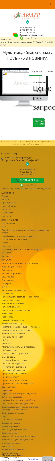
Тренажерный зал (10, 433)
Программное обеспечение (14, 373)
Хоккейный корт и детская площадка (19, 236)
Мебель (5, 340)
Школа (5, 242)
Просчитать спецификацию (39, 122)
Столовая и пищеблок (12, 419)
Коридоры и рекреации (12, 337)
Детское (6, 286)
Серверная (7, 390)
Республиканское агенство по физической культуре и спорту (26, 231)
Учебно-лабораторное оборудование (19, 436)
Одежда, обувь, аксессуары (14, 360)
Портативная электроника (14, 367)
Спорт (5, 416)
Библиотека (7, 270)
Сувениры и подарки (11, 423)
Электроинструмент (11, 453)
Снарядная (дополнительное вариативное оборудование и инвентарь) (21, 408)
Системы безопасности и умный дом (18, 400)
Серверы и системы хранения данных (19, 393)
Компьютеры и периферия (14, 333)
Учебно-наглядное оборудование (17, 439)
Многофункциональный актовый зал (18, 347)
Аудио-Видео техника (12, 266)
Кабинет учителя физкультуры (16, 310)
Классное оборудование (13, 320)
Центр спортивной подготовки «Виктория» (22, 249)
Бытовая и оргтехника (12, 273)
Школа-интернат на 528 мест (15, 239)
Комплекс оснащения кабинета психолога (21, 327)
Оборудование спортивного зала (17, 353)
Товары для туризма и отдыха (16, 429)
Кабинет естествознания (13, 303)
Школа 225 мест (9, 223)
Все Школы (7, 252)
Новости (6, 209)
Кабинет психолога (11, 307)
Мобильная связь (10, 350)
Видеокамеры (8, 276)
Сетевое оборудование (12, 397)
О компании (7, 212)
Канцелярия (7, 313)
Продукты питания (10, 377)
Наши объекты (9, 206)
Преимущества (9, 202)
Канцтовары (7, 317)
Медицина (6, 343)
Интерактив (7, 293)
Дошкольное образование (14, 290)
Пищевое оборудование (13, 363)
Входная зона (8, 280)
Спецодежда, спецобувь (13, 413)
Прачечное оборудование (14, 370)
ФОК (4, 226)
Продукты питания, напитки (14, 380)
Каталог (5, 199)
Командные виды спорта (13, 323)
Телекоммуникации (10, 426)
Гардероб (6, 283)
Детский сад (7, 256)
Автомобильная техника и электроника (20, 263)
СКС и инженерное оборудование (17, 403)
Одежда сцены (8, 357)
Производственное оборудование (17, 383)
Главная (5, 196)
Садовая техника (9, 387)
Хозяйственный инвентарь (14, 449)
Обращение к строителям (31, 35)
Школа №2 (7, 246)
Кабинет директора (11, 300)
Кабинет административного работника (20, 296)
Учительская (8, 446)
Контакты (6, 216)
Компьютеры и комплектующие (16, 330)
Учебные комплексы (11, 443)
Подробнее (33, 459)
